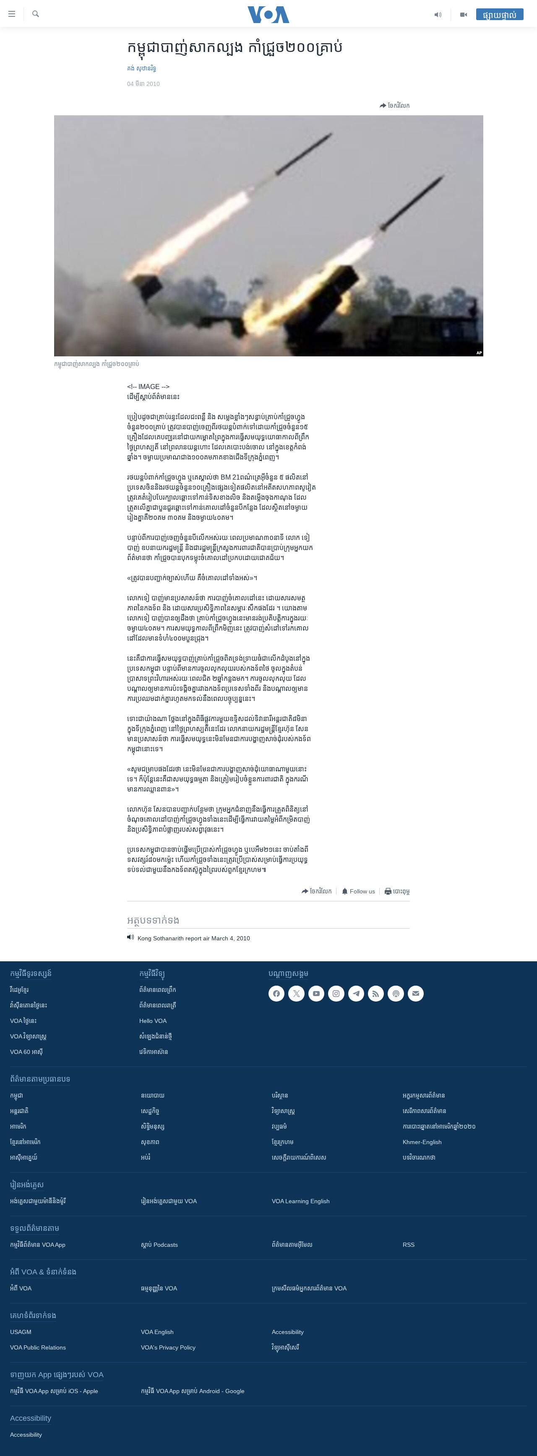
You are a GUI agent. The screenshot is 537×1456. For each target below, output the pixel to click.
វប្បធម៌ (279, 1126)
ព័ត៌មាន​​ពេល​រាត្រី (157, 1005)
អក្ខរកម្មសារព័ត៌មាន (424, 1095)
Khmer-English (422, 1142)
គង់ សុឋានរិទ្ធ (141, 68)
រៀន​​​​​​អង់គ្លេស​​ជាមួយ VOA (169, 1201)
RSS (408, 1244)
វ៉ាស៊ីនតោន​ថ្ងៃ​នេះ (28, 1005)
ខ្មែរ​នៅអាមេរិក (25, 1142)
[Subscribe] (416, 994)
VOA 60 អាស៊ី (26, 1052)
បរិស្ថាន (280, 1095)
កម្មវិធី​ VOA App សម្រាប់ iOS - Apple (54, 1391)
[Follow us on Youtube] (316, 994)
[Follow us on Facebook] (276, 994)
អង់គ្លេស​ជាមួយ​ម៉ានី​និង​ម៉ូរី (37, 1201)
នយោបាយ (152, 1095)
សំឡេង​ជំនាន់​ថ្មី (155, 1036)
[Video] (463, 14)
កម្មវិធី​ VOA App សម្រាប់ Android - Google (193, 1391)
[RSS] (376, 994)
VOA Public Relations (38, 1347)
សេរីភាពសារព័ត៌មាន (424, 1111)
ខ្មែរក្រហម (283, 1142)
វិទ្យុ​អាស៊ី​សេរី (285, 1347)
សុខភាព (150, 1142)
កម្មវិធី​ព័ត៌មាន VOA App (37, 1244)
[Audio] (438, 14)
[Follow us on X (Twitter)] (296, 994)
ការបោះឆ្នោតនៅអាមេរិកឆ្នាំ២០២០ (439, 1126)
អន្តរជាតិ (19, 1111)
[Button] (395, 106)
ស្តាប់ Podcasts (159, 1244)
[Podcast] (396, 994)
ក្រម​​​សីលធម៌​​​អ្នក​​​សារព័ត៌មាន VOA (309, 1288)
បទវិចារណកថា (419, 1157)
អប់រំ (145, 1157)
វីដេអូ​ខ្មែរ (19, 989)
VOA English (157, 1332)
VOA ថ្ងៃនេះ (23, 1020)
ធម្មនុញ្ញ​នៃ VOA (159, 1288)
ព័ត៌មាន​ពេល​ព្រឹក (157, 989)
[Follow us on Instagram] (336, 994)
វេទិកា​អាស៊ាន (153, 1052)
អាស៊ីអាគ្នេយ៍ (23, 1157)
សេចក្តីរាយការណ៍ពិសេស (299, 1157)
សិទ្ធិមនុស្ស (152, 1126)
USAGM (20, 1332)
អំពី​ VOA (20, 1288)
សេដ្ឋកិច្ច (150, 1111)
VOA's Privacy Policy (168, 1347)
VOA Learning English (301, 1201)
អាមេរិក (18, 1126)
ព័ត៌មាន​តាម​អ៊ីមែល (292, 1244)
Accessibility (288, 1332)
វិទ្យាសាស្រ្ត (283, 1111)
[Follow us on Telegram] (356, 994)
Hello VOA (153, 1020)
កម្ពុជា (16, 1095)
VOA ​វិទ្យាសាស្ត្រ (28, 1036)
